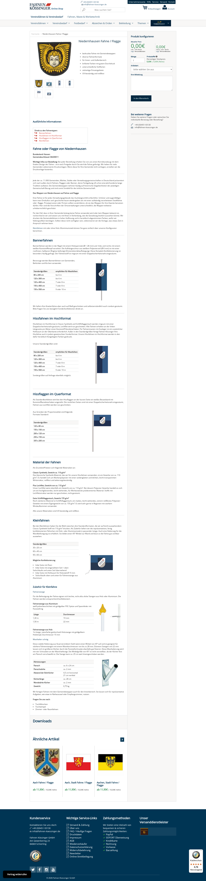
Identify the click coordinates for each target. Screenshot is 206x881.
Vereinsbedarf (60, 23)
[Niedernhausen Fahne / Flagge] (54, 59)
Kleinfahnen (44, 140)
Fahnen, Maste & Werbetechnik (84, 16)
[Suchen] (83, 10)
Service (155, 2)
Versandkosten (140, 51)
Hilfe (149, 2)
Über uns (74, 828)
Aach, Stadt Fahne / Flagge (78, 782)
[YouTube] (53, 870)
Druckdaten (76, 834)
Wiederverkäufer (78, 843)
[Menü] (201, 851)
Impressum (75, 837)
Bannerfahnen (45, 133)
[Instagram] (46, 870)
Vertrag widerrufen (17, 874)
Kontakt (171, 2)
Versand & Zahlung (79, 824)
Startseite (35, 34)
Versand (163, 2)
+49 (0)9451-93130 (91, 2)
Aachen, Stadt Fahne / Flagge (108, 784)
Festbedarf (79, 23)
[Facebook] (39, 870)
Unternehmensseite (137, 2)
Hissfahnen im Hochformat (50, 135)
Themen (142, 23)
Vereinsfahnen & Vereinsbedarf (47, 16)
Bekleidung (125, 23)
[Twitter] (33, 870)
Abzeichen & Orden (102, 23)
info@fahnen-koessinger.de (95, 4)
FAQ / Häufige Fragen (81, 831)
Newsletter (75, 853)
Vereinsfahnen (38, 23)
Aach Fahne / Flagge (43, 782)
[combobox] (103, 10)
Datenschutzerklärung (81, 847)
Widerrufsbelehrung (80, 850)
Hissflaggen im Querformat (50, 138)
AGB (72, 840)
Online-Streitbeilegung (81, 856)
